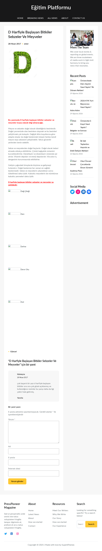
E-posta (11, 458)
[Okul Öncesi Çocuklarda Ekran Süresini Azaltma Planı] (74, 163)
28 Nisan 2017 (22, 377)
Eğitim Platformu (51, 7)
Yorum (11, 419)
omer (26, 44)
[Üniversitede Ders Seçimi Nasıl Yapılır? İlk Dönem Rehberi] (74, 82)
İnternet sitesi (14, 469)
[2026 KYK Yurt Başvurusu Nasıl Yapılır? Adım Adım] (74, 102)
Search (91, 524)
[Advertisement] (33, 97)
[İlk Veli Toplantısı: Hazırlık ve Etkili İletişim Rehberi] (74, 143)
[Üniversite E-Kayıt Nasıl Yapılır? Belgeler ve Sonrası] (74, 123)
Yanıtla (20, 398)
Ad (9, 447)
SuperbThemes (68, 545)
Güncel (13, 352)
